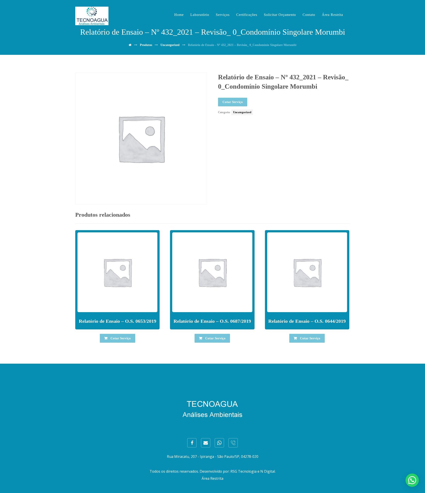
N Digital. (268, 471)
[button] (412, 480)
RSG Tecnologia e (244, 471)
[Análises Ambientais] (91, 16)
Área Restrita (212, 478)
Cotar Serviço (232, 102)
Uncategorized (242, 112)
